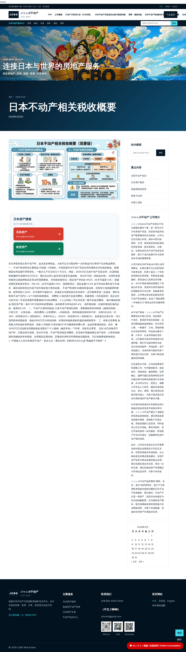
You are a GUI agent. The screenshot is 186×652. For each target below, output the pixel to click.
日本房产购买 (137, 182)
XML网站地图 (158, 605)
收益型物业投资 (138, 189)
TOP (50, 14)
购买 (36, 23)
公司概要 (58, 14)
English (174, 6)
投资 (29, 23)
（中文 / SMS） (110, 609)
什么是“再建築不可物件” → (92, 340)
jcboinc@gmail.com (111, 616)
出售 (42, 23)
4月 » (141, 561)
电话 (179, 632)
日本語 (167, 6)
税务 (49, 23)
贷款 (55, 23)
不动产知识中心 (70, 617)
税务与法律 (136, 195)
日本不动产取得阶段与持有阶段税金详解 (162, 14)
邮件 (179, 639)
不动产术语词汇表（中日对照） (78, 14)
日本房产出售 (69, 612)
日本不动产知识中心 (17, 23)
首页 (10, 97)
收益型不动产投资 (71, 606)
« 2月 (134, 561)
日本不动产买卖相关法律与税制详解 (110, 14)
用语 (62, 23)
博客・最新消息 (135, 14)
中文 (161, 6)
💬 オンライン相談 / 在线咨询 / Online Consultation (155, 646)
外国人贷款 (136, 202)
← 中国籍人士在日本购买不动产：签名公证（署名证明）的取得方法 (44, 340)
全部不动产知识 (138, 175)
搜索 (174, 23)
